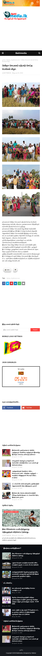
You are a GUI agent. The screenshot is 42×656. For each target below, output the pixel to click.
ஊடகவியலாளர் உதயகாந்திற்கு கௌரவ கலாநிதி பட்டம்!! (23, 589)
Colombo (21, 382)
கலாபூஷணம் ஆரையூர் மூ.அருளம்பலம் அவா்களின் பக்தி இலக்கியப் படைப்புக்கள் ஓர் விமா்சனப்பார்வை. (25, 463)
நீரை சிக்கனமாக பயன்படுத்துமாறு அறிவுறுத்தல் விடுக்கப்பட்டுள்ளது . (16, 530)
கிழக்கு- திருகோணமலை (13, 60)
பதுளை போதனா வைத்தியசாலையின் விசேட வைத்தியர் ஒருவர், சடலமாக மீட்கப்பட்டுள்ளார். (25, 564)
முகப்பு (3, 60)
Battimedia (21, 53)
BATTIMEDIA (7, 73)
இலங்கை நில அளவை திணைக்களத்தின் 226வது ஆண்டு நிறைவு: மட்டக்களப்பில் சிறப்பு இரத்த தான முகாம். (25, 495)
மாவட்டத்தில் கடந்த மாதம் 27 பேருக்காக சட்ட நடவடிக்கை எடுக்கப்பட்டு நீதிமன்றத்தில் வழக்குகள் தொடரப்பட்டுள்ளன (25, 612)
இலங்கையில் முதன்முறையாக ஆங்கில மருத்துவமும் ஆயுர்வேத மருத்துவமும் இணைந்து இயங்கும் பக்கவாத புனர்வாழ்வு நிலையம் (26, 452)
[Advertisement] (21, 35)
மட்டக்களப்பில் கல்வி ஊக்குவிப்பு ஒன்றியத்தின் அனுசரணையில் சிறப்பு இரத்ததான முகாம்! (25, 485)
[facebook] (11, 408)
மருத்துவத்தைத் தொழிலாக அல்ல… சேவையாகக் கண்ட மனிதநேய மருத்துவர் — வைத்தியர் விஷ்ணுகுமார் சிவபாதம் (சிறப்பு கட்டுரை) (25, 474)
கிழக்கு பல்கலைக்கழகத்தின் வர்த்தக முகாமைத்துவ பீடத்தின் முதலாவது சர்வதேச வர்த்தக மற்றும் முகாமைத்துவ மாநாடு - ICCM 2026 (25, 601)
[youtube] (31, 408)
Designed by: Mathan (29, 653)
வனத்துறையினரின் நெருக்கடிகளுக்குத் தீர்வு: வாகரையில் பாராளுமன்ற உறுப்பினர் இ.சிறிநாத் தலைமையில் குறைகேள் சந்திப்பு (25, 574)
